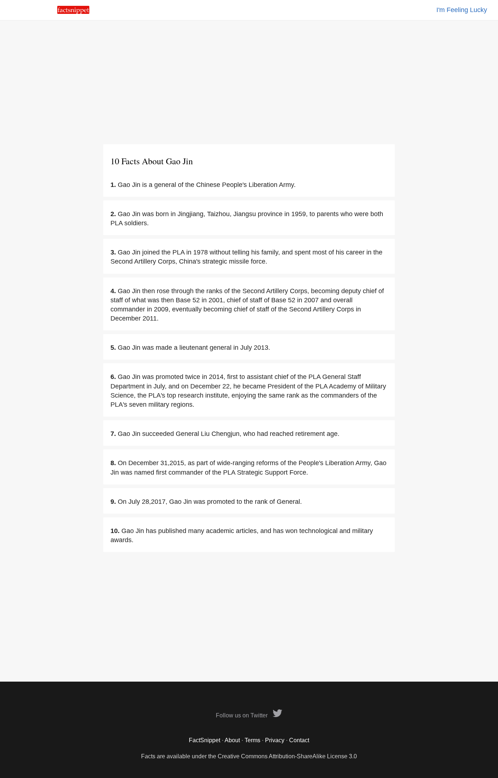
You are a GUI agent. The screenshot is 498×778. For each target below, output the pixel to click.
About (232, 740)
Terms (252, 740)
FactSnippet (204, 740)
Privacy (274, 740)
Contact (299, 740)
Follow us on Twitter (242, 715)
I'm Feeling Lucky (461, 10)
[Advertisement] (249, 82)
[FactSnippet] (73, 12)
